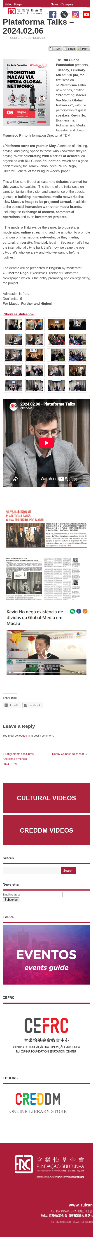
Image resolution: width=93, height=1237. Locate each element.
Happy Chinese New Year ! (68, 754)
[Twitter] (64, 13)
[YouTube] (86, 13)
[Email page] (69, 50)
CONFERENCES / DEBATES (28, 37)
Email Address (11, 894)
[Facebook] (52, 13)
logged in (24, 735)
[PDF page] (55, 50)
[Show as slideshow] (19, 314)
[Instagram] (75, 13)
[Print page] (83, 50)
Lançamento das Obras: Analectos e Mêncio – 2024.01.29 (18, 759)
